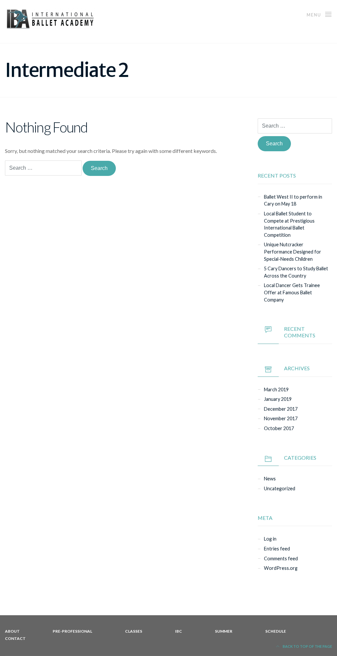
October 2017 (279, 428)
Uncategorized (279, 488)
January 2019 (278, 399)
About (12, 631)
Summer (223, 631)
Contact (15, 638)
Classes (133, 631)
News (270, 478)
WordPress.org (281, 568)
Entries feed (277, 548)
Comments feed (281, 558)
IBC (178, 631)
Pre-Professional (72, 631)
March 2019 (276, 389)
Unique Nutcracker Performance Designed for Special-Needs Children (292, 251)
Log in (270, 539)
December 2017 (281, 409)
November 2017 (281, 418)
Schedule (275, 631)
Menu (315, 14)
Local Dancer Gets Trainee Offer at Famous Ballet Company (292, 292)
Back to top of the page (307, 646)
